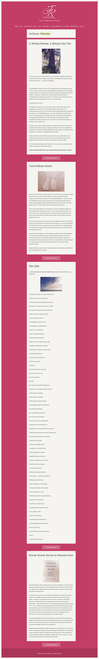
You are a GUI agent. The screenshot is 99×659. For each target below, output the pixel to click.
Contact (81, 26)
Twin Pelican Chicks (40, 166)
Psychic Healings (56, 26)
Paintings (46, 26)
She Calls (34, 266)
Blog (21, 26)
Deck (39, 26)
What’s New (28, 26)
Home (16, 26)
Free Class (66, 26)
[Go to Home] (49, 12)
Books (35, 26)
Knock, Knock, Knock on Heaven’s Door (51, 555)
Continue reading (51, 158)
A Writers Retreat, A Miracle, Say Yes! (50, 43)
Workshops (74, 26)
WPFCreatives (57, 653)
